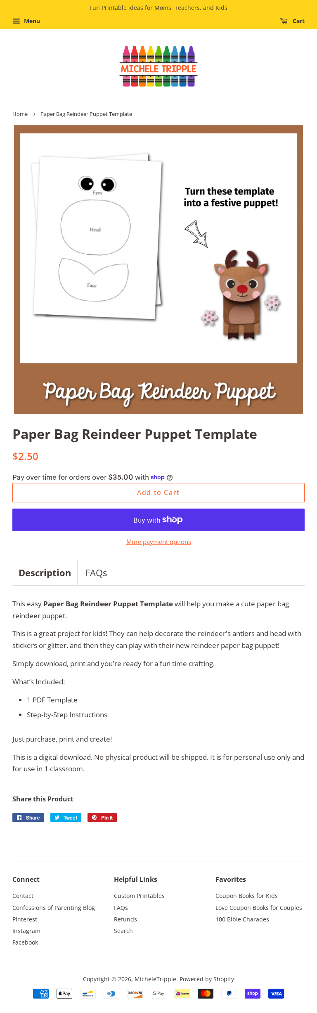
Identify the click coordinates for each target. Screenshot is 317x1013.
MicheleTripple (155, 979)
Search (123, 931)
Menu (31, 21)
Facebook (25, 942)
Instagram (26, 931)
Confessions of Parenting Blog (53, 908)
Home (20, 114)
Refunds (125, 919)
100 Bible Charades (242, 919)
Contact (22, 896)
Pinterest (24, 919)
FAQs (96, 572)
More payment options (158, 541)
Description (45, 572)
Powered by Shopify (207, 979)
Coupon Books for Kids (246, 896)
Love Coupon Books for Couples (258, 908)
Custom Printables (139, 896)
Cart (298, 21)
